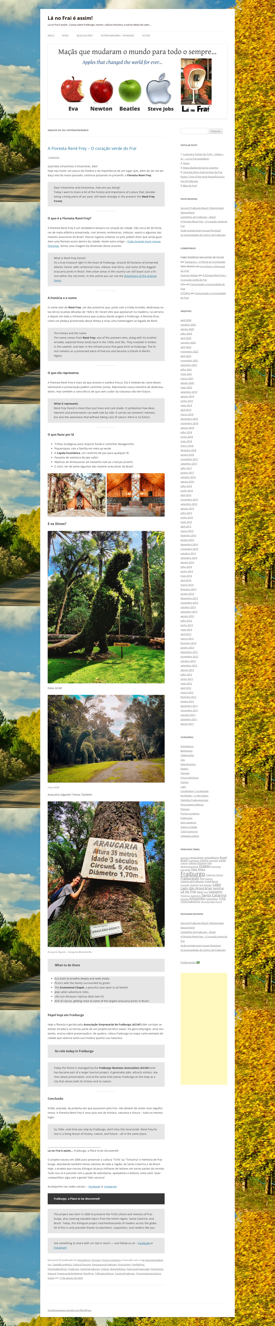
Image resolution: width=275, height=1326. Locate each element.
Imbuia (105, 1269)
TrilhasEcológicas (104, 1273)
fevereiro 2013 (188, 643)
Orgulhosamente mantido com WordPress (69, 1310)
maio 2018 (186, 441)
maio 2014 (186, 575)
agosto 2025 (187, 329)
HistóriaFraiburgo (90, 1269)
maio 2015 (186, 522)
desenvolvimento (189, 866)
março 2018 (187, 445)
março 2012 (187, 692)
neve (205, 892)
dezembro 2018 (189, 419)
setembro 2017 (189, 463)
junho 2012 (187, 679)
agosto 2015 (187, 508)
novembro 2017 (189, 459)
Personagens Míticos (192, 804)
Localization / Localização (195, 791)
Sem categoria (188, 822)
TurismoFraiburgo (125, 1273)
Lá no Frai (188, 891)
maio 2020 (186, 387)
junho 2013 (187, 625)
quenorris (196, 895)
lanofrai (218, 888)
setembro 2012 (189, 665)
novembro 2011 (189, 710)
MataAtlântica (118, 1269)
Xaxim (51, 1278)
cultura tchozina (198, 863)
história (209, 878)
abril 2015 (186, 526)
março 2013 (187, 638)
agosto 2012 (187, 670)
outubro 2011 (188, 715)
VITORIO (185, 293)
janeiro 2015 (187, 540)
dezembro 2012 (189, 652)
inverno (194, 885)
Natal (200, 892)
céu (209, 863)
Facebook (94, 1186)
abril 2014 (186, 580)
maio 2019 (186, 405)
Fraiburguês (190, 878)
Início (51, 35)
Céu (183, 759)
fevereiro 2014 (188, 589)
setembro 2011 (189, 719)
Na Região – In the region (194, 795)
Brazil (184, 860)
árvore (218, 901)
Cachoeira (194, 860)
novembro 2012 (189, 656)
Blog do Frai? (85, 35)
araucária (185, 858)
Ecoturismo (124, 1264)
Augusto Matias (189, 275)
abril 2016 (186, 495)
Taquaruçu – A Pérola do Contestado (205, 262)
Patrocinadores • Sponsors (117, 35)
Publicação (186, 818)
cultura (184, 863)
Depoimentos (188, 764)
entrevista (216, 866)
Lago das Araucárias (196, 888)
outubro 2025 (188, 324)
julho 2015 (186, 513)
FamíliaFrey (138, 1264)
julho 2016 (186, 486)
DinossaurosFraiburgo (104, 1264)
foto (194, 869)
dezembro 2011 (189, 706)
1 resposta (53, 157)
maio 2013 (186, 629)
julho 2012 (186, 674)
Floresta (96, 1260)
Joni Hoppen (205, 885)
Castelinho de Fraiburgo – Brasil (198, 217)
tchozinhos (212, 898)
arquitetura (211, 857)
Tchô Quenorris (189, 831)
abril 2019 (186, 410)
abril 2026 (186, 320)
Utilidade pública (190, 836)
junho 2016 (187, 490)
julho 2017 (186, 468)
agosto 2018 (187, 427)
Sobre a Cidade (189, 827)
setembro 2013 (189, 611)
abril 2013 (186, 634)
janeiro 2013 (187, 647)
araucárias (197, 857)
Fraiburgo (73, 1269)
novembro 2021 (189, 360)
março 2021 (187, 378)
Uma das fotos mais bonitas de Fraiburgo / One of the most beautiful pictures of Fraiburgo (203, 176)
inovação (185, 885)
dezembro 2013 (189, 598)
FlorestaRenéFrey (57, 1269)
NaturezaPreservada (138, 1269)
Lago (183, 786)
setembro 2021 (189, 365)
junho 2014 (187, 571)
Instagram (110, 1186)
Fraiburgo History (214, 875)
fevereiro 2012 (188, 697)
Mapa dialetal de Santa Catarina (200, 167)
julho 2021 (186, 369)
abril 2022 (186, 356)
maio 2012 (186, 683)
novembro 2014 (189, 549)
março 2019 (187, 414)
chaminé (213, 860)
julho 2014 (186, 567)
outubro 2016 (188, 477)
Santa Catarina (213, 895)
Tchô (222, 898)
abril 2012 (186, 688)
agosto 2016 (187, 481)
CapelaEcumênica (62, 1264)
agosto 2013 (187, 616)
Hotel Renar (211, 881)
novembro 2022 (189, 351)
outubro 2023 (188, 342)
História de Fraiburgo (192, 881)
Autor (146, 35)
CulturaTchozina (82, 1264)
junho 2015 (187, 517)
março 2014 (187, 584)
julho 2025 (186, 333)
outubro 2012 (188, 661)
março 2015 (187, 531)
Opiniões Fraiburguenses (194, 800)
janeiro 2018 (187, 454)
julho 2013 (186, 620)
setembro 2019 (189, 392)
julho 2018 (186, 432)
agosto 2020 (187, 383)
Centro (204, 860)
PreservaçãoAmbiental (69, 1273)
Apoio (65, 35)
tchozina (185, 898)
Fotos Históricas (189, 777)
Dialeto (184, 768)
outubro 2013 (188, 607)
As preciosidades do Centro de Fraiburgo (203, 235)
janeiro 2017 (187, 472)
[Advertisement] (204, 1029)
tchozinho (197, 898)
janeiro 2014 (187, 593)
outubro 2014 (188, 553)
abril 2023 (186, 347)
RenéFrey (88, 1273)
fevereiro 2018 (188, 450)
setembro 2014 (189, 558)
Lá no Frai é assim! (70, 18)
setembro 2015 (189, 504)
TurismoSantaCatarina (148, 1273)
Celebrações (187, 755)
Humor (185, 782)
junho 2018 (187, 436)
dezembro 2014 (189, 544)
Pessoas (185, 809)
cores (222, 860)
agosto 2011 (187, 724)
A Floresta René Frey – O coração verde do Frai (92, 148)
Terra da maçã (208, 901)
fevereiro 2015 (188, 535)
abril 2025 (186, 338)
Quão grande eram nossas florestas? (201, 230)
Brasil (223, 857)
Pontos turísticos (111, 1260)
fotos (201, 869)
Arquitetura (84, 1260)
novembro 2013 (189, 602)
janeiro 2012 (187, 701)
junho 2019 (187, 401)
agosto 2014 (187, 562)
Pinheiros (185, 895)
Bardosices (186, 750)
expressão (185, 869)
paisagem (215, 891)
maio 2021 (186, 374)
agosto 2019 (187, 396)
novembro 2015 (189, 499)
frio (202, 878)
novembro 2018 (189, 423)
